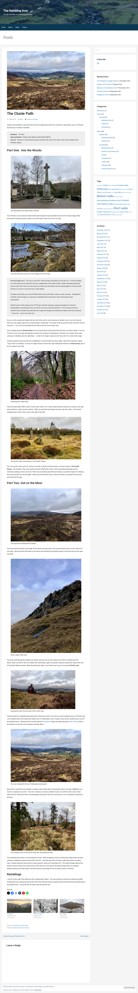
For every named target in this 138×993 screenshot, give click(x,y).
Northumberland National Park (109, 200)
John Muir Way (106, 192)
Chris (21, 119)
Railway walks (107, 204)
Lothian (103, 124)
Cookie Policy (38, 990)
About (10, 27)
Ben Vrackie (74, 721)
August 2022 (101, 234)
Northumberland (106, 138)
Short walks (121, 208)
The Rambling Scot (15, 10)
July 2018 (100, 313)
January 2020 (101, 275)
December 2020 (102, 261)
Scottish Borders (106, 169)
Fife (102, 155)
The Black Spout (38, 914)
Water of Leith (110, 214)
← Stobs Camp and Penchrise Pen (13, 936)
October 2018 (101, 310)
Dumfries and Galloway (109, 151)
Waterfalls (103, 214)
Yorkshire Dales (118, 214)
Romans (111, 208)
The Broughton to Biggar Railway (107, 81)
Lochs (112, 192)
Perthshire (16, 925)
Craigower (47, 721)
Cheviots (114, 185)
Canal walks (100, 185)
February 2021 (101, 254)
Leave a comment (32, 119)
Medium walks (17, 927)
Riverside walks (118, 204)
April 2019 (100, 289)
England (101, 134)
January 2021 (101, 258)
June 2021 (100, 244)
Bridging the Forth (103, 95)
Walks (17, 27)
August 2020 (101, 268)
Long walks (117, 192)
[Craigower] (19, 906)
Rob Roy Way (25, 927)
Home (3, 27)
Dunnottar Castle (102, 91)
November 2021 (102, 237)
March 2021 (101, 251)
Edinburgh (102, 189)
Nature (121, 196)
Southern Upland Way (104, 212)
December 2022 (102, 230)
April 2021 (100, 247)
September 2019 (102, 278)
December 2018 (102, 303)
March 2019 (101, 292)
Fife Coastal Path (113, 189)
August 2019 (101, 282)
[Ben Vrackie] (72, 906)
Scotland (21, 925)
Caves (110, 185)
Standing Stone (114, 212)
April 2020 (100, 272)
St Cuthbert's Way (123, 212)
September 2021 (102, 240)
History (99, 192)
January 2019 (101, 299)
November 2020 (102, 265)
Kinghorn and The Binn (104, 84)
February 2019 (101, 296)
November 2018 (102, 306)
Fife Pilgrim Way (123, 189)
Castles (106, 185)
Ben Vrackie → (85, 936)
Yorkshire (104, 141)
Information (100, 111)
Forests (130, 189)
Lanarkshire (105, 158)
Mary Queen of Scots (126, 192)
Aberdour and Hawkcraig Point (107, 88)
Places (24, 27)
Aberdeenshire (106, 120)
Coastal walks (123, 185)
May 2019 (100, 285)
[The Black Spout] (45, 906)
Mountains (116, 196)
